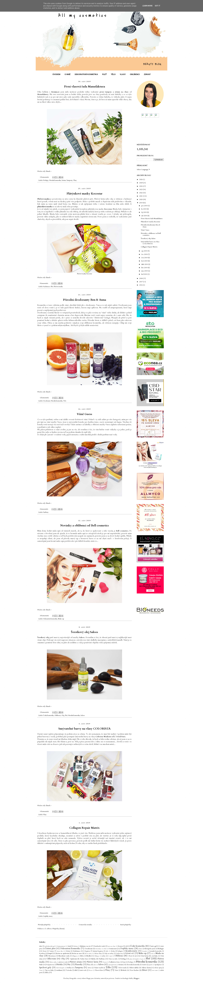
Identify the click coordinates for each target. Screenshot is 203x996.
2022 (141, 193)
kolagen (120, 951)
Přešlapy (46, 180)
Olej (62, 715)
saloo (95, 965)
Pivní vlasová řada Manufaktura (84, 86)
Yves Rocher (134, 970)
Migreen (75, 956)
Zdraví (144, 970)
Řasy (89, 964)
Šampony (70, 180)
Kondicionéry (131, 951)
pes (142, 959)
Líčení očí (129, 953)
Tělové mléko (134, 968)
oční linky (155, 956)
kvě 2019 (144, 261)
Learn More (147, 6)
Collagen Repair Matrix (84, 828)
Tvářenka (69, 970)
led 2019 (144, 274)
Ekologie (161, 948)
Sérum (64, 180)
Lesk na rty (119, 954)
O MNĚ (67, 74)
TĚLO (113, 74)
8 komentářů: (44, 283)
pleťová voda (63, 962)
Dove (140, 949)
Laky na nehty (108, 954)
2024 (141, 186)
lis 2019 (144, 209)
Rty (69, 964)
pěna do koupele (134, 959)
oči (136, 956)
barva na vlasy (111, 946)
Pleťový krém (92, 962)
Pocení (105, 962)
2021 (141, 196)
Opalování (73, 959)
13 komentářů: (44, 177)
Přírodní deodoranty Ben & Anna (84, 300)
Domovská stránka (85, 925)
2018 (141, 278)
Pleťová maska (58, 287)
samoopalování (112, 965)
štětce (90, 968)
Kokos (113, 951)
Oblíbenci (57, 715)
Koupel (49, 953)
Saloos (83, 715)
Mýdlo (88, 956)
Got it (157, 6)
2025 (141, 183)
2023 (141, 189)
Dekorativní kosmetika (50, 619)
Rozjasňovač (50, 965)
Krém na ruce (77, 953)
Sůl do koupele (60, 968)
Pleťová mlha (53, 962)
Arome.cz (55, 92)
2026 (141, 179)
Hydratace (46, 287)
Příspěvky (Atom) (58, 929)
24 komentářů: (44, 616)
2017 (141, 282)
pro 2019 (144, 206)
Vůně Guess (84, 414)
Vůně (116, 970)
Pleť (52, 287)
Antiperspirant (61, 946)
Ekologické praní (149, 949)
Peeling (123, 959)
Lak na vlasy (98, 954)
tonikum (59, 970)
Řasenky (79, 964)
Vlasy (75, 180)
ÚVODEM (56, 74)
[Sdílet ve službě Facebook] (60, 177)
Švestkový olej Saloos (84, 632)
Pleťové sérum (76, 962)
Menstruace (52, 956)
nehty (103, 956)
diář (105, 949)
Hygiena (87, 951)
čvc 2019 (144, 254)
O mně (110, 956)
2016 (141, 285)
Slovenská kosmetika (133, 965)
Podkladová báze (114, 962)
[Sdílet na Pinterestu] (62, 177)
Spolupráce (158, 965)
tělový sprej (158, 968)
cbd (126, 946)
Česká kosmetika (48, 715)
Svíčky (69, 968)
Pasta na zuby (113, 959)
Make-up (61, 619)
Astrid (69, 946)
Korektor (42, 954)
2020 (141, 199)
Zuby (47, 972)
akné (40, 946)
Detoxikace (98, 949)
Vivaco (90, 970)
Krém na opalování (62, 953)
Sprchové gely (45, 967)
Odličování (51, 958)
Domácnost (113, 948)
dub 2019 (144, 264)
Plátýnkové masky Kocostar (84, 194)
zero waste (155, 970)
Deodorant (46, 401)
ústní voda (83, 970)
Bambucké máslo (99, 946)
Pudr (41, 964)
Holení (68, 951)
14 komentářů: (44, 811)
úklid (75, 970)
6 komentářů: (44, 509)
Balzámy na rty (85, 946)
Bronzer (120, 946)
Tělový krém (146, 968)
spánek (150, 965)
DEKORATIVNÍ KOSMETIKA (86, 74)
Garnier (51, 951)
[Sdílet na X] (58, 177)
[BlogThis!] (55, 177)
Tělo (64, 401)
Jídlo (107, 951)
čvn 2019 (144, 257)
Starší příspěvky (125, 925)
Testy (40, 970)
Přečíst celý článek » (44, 171)
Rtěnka (60, 964)
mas (152, 953)
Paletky (93, 959)
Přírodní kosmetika (55, 180)
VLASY (123, 74)
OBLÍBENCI (135, 74)
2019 (141, 203)
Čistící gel (153, 946)
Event (44, 951)
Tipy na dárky (49, 970)
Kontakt (144, 951)
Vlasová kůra (99, 970)
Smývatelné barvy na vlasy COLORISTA (84, 729)
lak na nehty (88, 953)
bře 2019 (144, 267)
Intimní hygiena (98, 951)
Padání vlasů (84, 959)
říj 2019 (144, 212)
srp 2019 (144, 251)
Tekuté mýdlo (98, 968)
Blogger (136, 978)
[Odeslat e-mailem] (53, 177)
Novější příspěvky (44, 925)
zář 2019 (144, 216)
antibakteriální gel (50, 946)
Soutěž (144, 965)
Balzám (76, 946)
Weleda (123, 970)
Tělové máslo (122, 968)
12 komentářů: (44, 398)
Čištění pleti (50, 948)
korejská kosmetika (156, 951)
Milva (82, 956)
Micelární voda (64, 956)
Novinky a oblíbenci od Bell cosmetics (84, 525)
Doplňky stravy (48, 916)
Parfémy (46, 512)
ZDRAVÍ (147, 74)
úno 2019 (144, 271)
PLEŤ (104, 74)
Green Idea (60, 951)
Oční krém (144, 956)
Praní (123, 962)
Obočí (130, 956)
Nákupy (97, 956)
